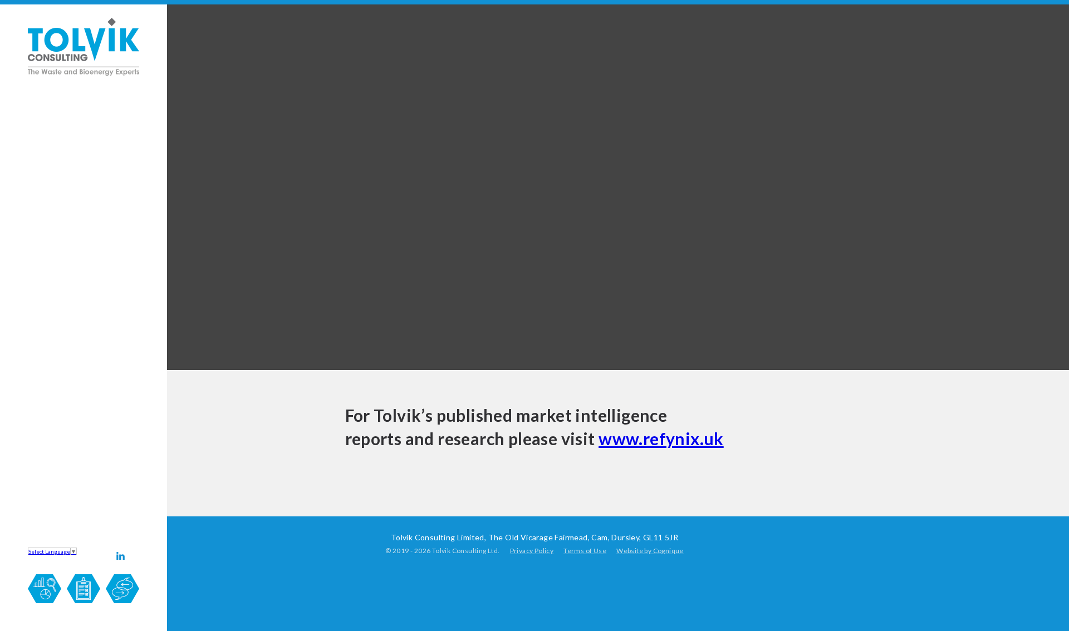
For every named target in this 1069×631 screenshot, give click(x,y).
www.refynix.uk (661, 438)
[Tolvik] (83, 73)
